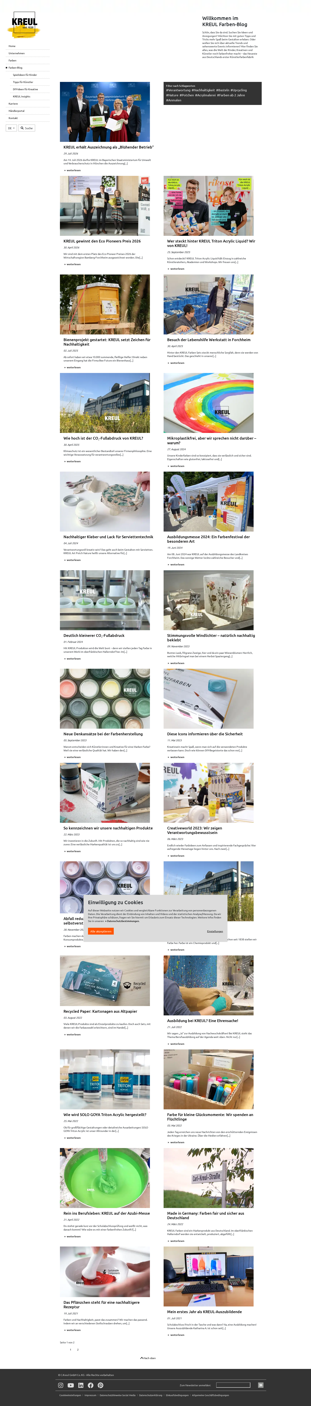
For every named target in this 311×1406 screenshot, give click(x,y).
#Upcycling (239, 90)
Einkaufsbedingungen (177, 1395)
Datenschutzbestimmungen (123, 921)
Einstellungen (215, 931)
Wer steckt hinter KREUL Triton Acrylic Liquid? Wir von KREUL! (211, 243)
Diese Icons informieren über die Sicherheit (205, 733)
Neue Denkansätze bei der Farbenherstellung (103, 733)
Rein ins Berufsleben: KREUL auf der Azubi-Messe (107, 1213)
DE (10, 128)
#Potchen (187, 95)
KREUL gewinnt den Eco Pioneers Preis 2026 (102, 241)
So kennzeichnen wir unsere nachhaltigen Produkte (108, 827)
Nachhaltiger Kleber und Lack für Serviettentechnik (108, 536)
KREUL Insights (21, 96)
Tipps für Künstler (23, 82)
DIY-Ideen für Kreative (25, 89)
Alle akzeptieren (100, 931)
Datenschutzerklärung (151, 1395)
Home (12, 46)
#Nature (172, 95)
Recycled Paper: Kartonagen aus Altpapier (100, 1011)
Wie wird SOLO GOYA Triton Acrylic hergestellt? (105, 1114)
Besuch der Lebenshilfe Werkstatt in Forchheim (209, 339)
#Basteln (222, 90)
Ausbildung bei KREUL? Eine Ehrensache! (202, 1020)
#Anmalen (173, 100)
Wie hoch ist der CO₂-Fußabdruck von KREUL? (103, 438)
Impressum (91, 1395)
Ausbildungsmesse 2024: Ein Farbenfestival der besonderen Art (208, 539)
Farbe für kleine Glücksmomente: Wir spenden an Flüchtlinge (210, 1116)
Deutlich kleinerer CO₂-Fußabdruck (94, 635)
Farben (12, 60)
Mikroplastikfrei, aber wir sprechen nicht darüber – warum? (211, 440)
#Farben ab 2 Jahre (231, 95)
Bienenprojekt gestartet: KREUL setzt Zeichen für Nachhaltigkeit (107, 342)
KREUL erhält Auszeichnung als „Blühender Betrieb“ (109, 147)
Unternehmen (17, 53)
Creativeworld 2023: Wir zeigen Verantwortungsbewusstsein (194, 830)
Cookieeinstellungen (70, 1395)
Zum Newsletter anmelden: (195, 1385)
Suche (29, 128)
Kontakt (13, 118)
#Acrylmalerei (205, 95)
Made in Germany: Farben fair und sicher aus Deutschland (205, 1215)
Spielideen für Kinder (25, 74)
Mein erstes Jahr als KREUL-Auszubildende (204, 1311)
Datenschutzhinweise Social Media (118, 1395)
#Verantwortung (178, 90)
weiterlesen (73, 170)
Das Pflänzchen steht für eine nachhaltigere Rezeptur (102, 1304)
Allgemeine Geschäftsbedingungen (210, 1395)
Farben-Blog (15, 67)
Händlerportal (16, 110)
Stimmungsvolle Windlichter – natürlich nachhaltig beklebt (211, 637)
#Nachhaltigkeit (203, 90)
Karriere (13, 103)
